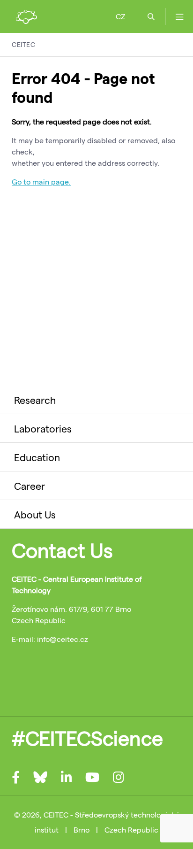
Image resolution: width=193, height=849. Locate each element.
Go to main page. (41, 181)
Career (29, 485)
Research (35, 400)
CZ (120, 16)
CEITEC (23, 44)
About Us (35, 514)
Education (37, 457)
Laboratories (43, 428)
